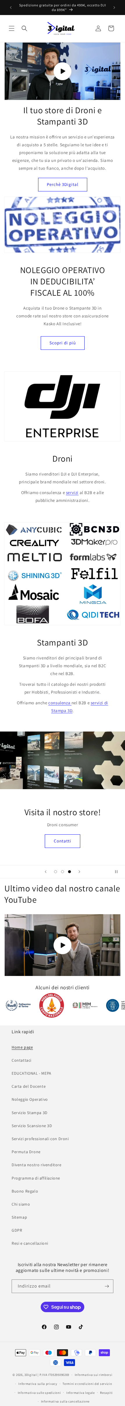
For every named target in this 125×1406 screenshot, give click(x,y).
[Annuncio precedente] (10, 7)
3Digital (30, 1375)
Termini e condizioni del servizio (87, 1384)
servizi (72, 492)
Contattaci (21, 1060)
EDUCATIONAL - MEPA (31, 1073)
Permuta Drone (26, 1151)
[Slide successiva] (79, 871)
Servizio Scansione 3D (32, 1125)
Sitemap (19, 1217)
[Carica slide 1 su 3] (55, 871)
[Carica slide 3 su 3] (69, 871)
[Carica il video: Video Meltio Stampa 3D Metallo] (62, 945)
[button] (11, 28)
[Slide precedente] (45, 871)
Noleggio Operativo (30, 1099)
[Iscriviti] (106, 1286)
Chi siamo (21, 1204)
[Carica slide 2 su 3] (62, 871)
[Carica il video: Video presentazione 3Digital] (62, 71)
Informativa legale (80, 1393)
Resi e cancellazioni (30, 1243)
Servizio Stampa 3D (30, 1112)
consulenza (60, 702)
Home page (22, 1047)
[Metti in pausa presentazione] (118, 871)
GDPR (17, 1230)
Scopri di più (62, 342)
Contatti (62, 841)
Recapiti (106, 1393)
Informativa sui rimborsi (93, 1375)
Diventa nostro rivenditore (37, 1164)
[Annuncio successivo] (114, 7)
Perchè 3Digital (62, 184)
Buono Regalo (25, 1191)
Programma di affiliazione (36, 1178)
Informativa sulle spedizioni (39, 1393)
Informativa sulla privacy (37, 1384)
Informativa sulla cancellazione (65, 1401)
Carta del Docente (29, 1086)
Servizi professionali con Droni (40, 1138)
